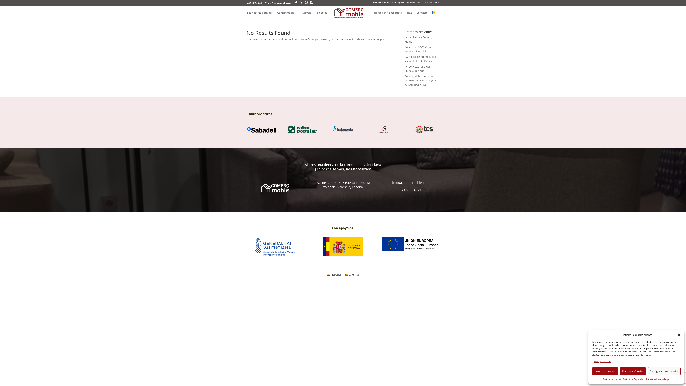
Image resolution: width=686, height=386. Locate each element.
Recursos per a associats (387, 12)
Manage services (602, 361)
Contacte (421, 12)
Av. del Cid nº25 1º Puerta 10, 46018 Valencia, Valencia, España (343, 184)
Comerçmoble (285, 12)
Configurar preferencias (664, 371)
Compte (428, 3)
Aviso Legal (664, 379)
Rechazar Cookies (633, 371)
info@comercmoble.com (410, 182)
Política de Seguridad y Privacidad (640, 379)
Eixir (437, 3)
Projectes (321, 12)
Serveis (306, 12)
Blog (409, 12)
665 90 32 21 (411, 190)
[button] (679, 335)
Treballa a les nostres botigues (388, 3)
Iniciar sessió (414, 3)
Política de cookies (612, 379)
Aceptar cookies (605, 371)
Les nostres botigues (260, 12)
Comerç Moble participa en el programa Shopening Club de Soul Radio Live (422, 80)
